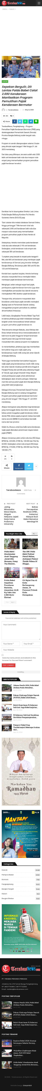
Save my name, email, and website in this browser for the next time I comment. (19, 659)
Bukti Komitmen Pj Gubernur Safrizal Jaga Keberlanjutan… (25, 706)
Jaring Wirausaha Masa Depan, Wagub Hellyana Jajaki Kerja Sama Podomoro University (11, 515)
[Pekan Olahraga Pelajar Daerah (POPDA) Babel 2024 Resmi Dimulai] (7, 698)
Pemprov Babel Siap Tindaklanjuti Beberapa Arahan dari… (26, 727)
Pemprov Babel (8, 875)
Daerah (4, 870)
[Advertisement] (21, 34)
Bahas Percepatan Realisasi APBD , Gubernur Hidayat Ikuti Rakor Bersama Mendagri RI (30, 514)
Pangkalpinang (7, 884)
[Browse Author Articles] (21, 482)
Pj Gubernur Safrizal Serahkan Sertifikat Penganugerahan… (26, 716)
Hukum (5, 81)
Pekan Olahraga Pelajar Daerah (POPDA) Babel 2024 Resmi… (26, 696)
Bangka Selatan (8, 898)
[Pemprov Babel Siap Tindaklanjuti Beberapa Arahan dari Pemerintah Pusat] (7, 727)
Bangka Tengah (8, 889)
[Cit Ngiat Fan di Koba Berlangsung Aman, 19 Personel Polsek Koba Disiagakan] (30, 572)
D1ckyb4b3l (27, 1085)
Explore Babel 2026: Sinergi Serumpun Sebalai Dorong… (24, 1042)
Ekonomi (5, 879)
